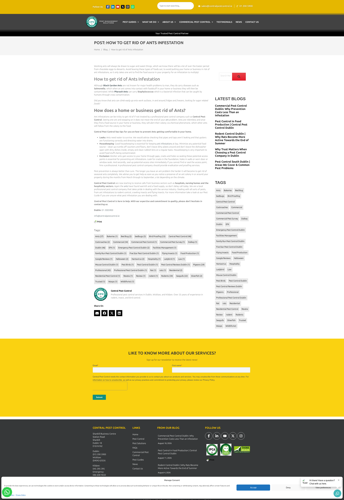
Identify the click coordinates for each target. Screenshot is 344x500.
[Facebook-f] (108, 7)
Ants (99, 236)
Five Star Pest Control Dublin (144, 253)
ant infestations (164, 143)
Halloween (122, 259)
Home (135, 434)
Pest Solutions (139, 443)
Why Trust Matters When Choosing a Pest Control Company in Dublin (231, 152)
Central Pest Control (180, 236)
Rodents (167, 276)
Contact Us (252, 22)
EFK (112, 248)
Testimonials (224, 22)
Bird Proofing (157, 236)
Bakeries (112, 236)
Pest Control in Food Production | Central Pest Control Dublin (231, 124)
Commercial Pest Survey (172, 242)
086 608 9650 (99, 475)
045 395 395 (99, 468)
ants (126, 186)
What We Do (149, 22)
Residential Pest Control (107, 276)
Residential (175, 270)
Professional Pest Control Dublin (130, 270)
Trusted (100, 281)
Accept (253, 487)
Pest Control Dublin (147, 264)
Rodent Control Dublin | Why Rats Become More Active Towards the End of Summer (232, 138)
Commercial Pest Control (194, 22)
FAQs (134, 447)
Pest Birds (128, 264)
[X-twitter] (123, 7)
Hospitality (154, 259)
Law (181, 259)
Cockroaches (102, 242)
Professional (103, 270)
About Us (167, 22)
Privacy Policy (21, 495)
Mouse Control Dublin (106, 264)
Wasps (112, 281)
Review (140, 276)
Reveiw (128, 276)
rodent (153, 276)
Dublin (100, 248)
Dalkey (192, 242)
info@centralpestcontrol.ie (107, 216)
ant (167, 119)
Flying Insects (169, 253)
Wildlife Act (127, 281)
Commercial (120, 242)
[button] (130, 22)
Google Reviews (103, 259)
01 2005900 (107, 210)
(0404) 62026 (99, 460)
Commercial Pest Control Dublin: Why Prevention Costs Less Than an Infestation (231, 110)
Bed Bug (126, 236)
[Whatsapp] (133, 7)
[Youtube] (118, 7)
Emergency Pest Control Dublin (134, 248)
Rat (153, 270)
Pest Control (138, 439)
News (239, 22)
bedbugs (140, 236)
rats (163, 270)
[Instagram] (128, 7)
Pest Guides (129, 22)
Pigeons (199, 264)
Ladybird (169, 259)
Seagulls (182, 276)
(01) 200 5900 (99, 454)
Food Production (190, 253)
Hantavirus (138, 259)
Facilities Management (164, 248)
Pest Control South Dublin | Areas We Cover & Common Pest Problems (232, 165)
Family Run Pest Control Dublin (110, 253)
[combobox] (175, 6)
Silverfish (196, 276)
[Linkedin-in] (113, 7)
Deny (288, 487)
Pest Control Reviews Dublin (175, 264)
